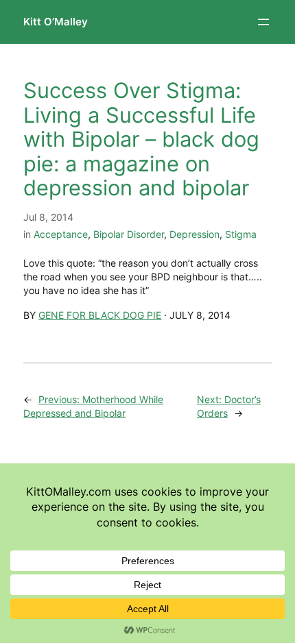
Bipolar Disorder (128, 234)
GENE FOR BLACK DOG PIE (99, 315)
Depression (194, 234)
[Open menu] (263, 22)
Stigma (241, 234)
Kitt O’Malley (55, 22)
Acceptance (61, 234)
